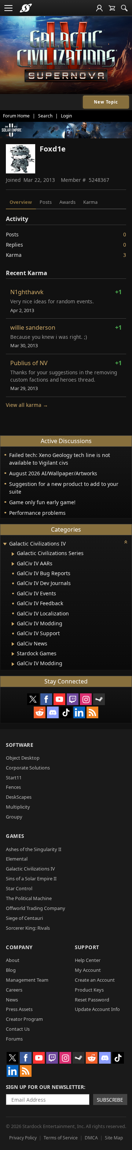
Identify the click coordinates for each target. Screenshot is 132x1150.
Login (66, 116)
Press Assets (19, 1009)
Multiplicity (18, 806)
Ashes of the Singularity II (33, 849)
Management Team (27, 980)
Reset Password (92, 999)
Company (19, 947)
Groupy (14, 816)
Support (87, 947)
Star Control (19, 888)
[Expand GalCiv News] (13, 644)
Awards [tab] (67, 202)
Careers (14, 989)
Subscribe (110, 1099)
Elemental (16, 858)
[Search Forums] (124, 8)
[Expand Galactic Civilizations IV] (5, 544)
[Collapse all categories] (125, 542)
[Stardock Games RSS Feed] (92, 712)
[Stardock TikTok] (66, 712)
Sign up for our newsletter (45, 1086)
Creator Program (24, 1019)
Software (19, 744)
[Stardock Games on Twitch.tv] (72, 699)
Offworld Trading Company (35, 908)
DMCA (91, 1138)
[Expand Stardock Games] (13, 654)
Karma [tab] (90, 202)
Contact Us (18, 1029)
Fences (13, 787)
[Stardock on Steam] (99, 699)
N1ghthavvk (27, 292)
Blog (11, 970)
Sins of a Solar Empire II (31, 878)
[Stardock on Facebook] (46, 699)
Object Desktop (23, 757)
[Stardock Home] (26, 8)
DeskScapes (19, 797)
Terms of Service (61, 1138)
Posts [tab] (46, 202)
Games (15, 835)
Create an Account (95, 980)
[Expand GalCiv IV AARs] (13, 564)
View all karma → (27, 404)
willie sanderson (32, 327)
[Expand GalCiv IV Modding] (13, 624)
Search (45, 116)
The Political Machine (29, 898)
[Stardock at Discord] (52, 712)
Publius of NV (29, 363)
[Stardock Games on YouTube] (59, 699)
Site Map (114, 1138)
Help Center (87, 960)
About (12, 960)
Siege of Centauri (24, 918)
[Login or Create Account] (99, 8)
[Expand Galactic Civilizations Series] (13, 554)
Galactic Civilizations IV (30, 868)
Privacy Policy (23, 1138)
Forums (14, 1038)
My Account (88, 970)
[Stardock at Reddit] (39, 712)
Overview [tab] (21, 202)
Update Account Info (97, 1009)
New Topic (106, 102)
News (12, 999)
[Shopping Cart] (111, 8)
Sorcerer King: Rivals (28, 928)
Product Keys (89, 989)
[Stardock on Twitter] (33, 699)
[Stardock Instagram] (85, 699)
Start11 (14, 777)
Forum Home (16, 116)
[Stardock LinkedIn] (79, 712)
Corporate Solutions (28, 767)
